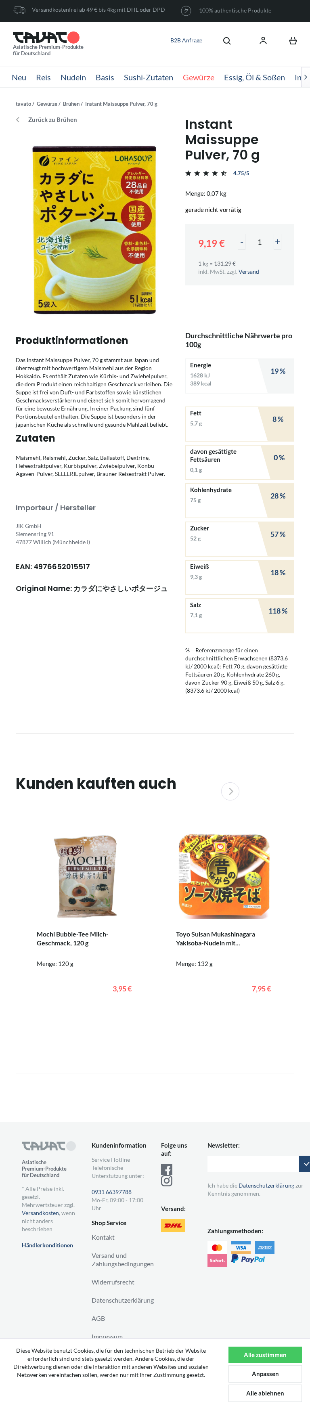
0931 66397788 (112, 1191)
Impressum (107, 1336)
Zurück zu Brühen (52, 120)
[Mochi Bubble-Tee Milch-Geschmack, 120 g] (85, 876)
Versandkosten (40, 1212)
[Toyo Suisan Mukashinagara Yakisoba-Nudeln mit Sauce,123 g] (224, 876)
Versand (249, 271)
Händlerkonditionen (47, 1245)
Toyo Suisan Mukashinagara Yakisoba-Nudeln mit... (215, 938)
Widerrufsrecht (113, 1282)
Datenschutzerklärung (123, 1300)
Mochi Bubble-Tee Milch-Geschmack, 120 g (73, 938)
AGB (98, 1318)
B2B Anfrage (186, 40)
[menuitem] (222, 40)
